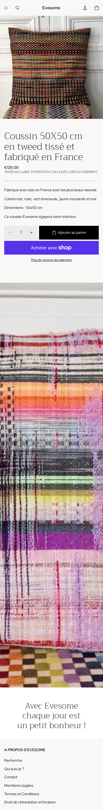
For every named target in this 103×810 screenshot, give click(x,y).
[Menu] (6, 8)
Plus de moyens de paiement (51, 260)
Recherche (13, 760)
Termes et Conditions (21, 793)
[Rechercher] (17, 8)
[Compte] (85, 8)
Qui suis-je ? (14, 768)
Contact (10, 777)
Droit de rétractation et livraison (30, 802)
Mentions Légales (18, 785)
